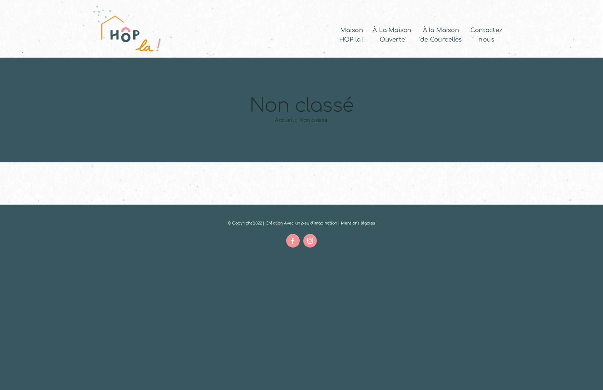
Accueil (284, 120)
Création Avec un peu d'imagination (301, 223)
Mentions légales (358, 223)
